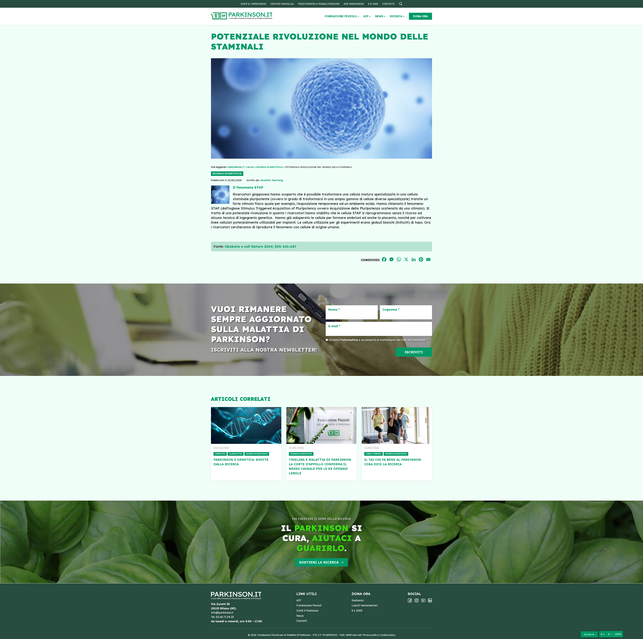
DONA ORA (420, 16)
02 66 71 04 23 (225, 617)
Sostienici (358, 600)
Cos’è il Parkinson (253, 3)
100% (618, 634)
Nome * (334, 309)
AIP (365, 16)
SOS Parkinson (354, 3)
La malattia (235, 454)
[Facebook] (410, 601)
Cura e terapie (373, 454)
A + (603, 634)
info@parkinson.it (222, 612)
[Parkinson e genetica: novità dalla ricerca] (246, 425)
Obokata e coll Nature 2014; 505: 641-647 (260, 246)
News (379, 16)
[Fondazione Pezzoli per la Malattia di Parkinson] (251, 16)
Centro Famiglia (282, 3)
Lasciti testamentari (365, 605)
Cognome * (390, 309)
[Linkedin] (430, 601)
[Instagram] (416, 601)
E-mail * (334, 326)
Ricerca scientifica (227, 173)
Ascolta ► (589, 634)
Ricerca (396, 16)
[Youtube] (423, 601)
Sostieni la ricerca (319, 562)
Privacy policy (370, 634)
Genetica (220, 454)
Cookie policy (387, 634)
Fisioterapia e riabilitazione (319, 3)
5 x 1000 (373, 3)
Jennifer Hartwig (271, 180)
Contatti (388, 3)
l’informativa (349, 340)
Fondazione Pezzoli (341, 16)
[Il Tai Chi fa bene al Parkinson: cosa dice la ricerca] (397, 425)
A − (610, 634)
